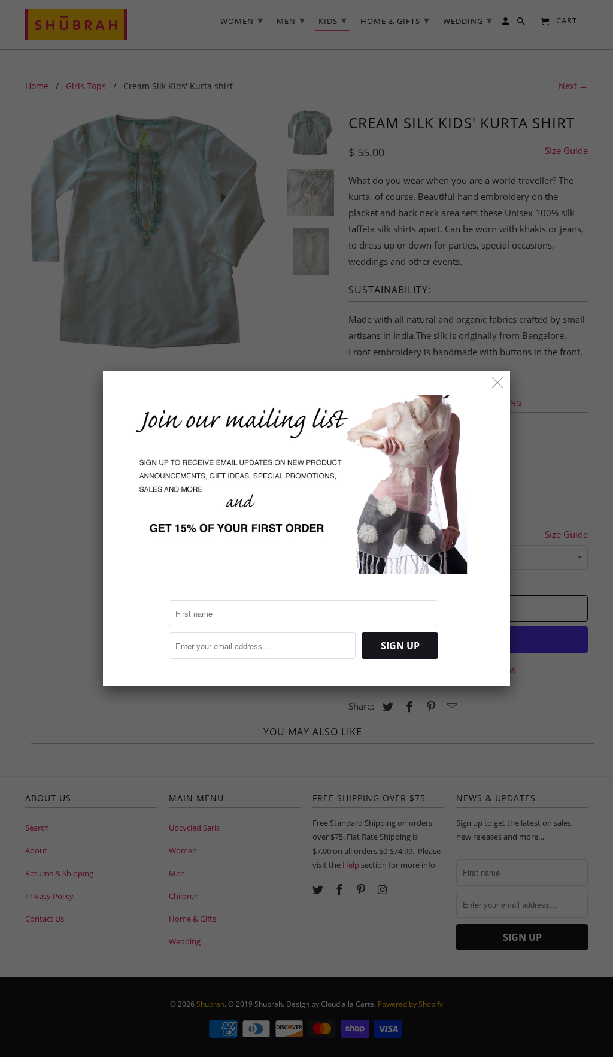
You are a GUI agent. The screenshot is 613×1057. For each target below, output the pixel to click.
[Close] (497, 382)
